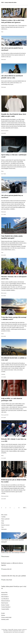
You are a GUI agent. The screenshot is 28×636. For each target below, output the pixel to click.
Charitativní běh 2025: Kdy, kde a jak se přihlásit (13, 575)
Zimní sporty (3, 59)
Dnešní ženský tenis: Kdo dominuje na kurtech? (13, 552)
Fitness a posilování (4, 414)
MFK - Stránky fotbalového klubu (8, 2)
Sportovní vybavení (4, 130)
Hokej (2, 171)
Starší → (25, 507)
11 (18, 507)
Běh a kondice (3, 293)
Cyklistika (3, 374)
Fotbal (2, 333)
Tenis (2, 31)
